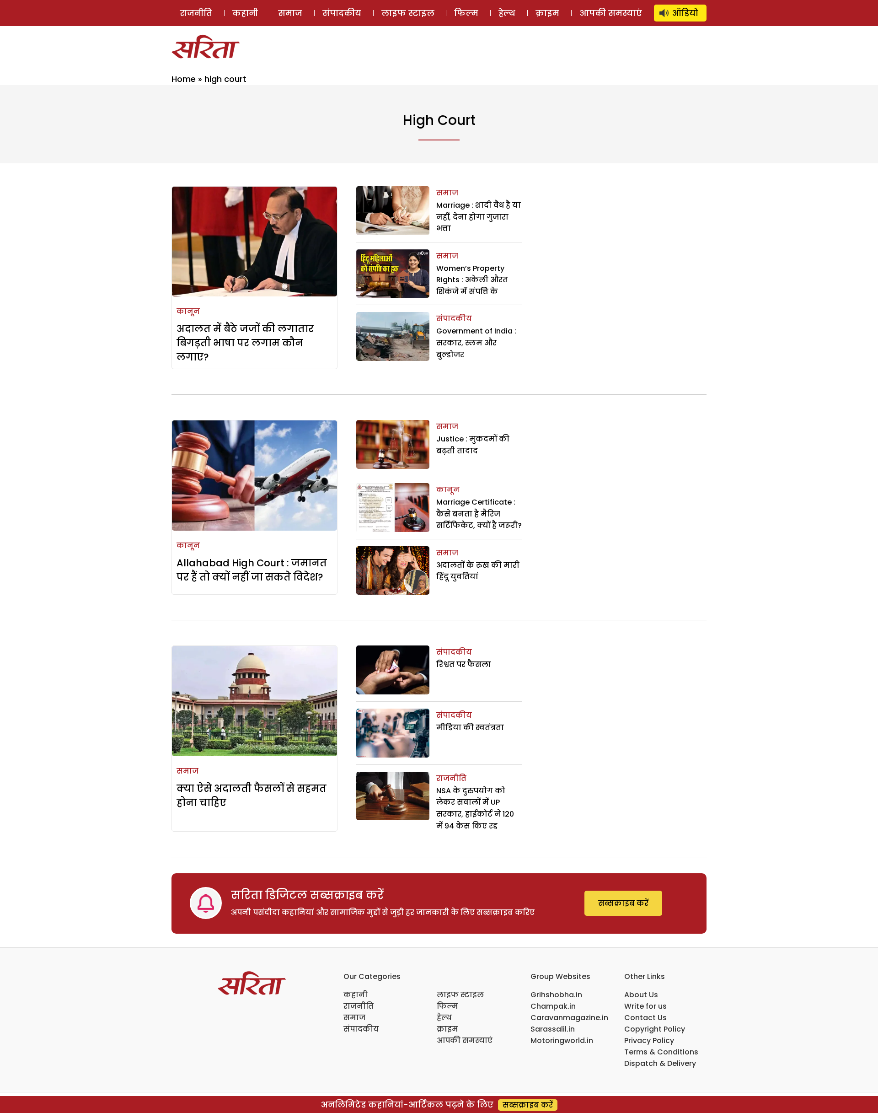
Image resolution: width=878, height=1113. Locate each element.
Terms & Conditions (661, 1052)
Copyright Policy (654, 1029)
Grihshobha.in (556, 994)
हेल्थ (506, 13)
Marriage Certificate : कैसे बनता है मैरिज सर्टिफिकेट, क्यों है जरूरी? (479, 514)
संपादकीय (341, 13)
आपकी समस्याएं (610, 13)
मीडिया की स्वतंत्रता (472, 727)
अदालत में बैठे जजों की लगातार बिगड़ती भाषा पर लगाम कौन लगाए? (245, 343)
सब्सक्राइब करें (623, 903)
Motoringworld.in (561, 1040)
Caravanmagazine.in (569, 1017)
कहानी (245, 13)
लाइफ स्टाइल (407, 13)
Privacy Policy (649, 1040)
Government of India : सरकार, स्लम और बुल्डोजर (476, 343)
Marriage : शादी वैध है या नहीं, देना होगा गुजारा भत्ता (478, 217)
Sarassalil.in (552, 1029)
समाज (290, 13)
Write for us (645, 1006)
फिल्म (466, 13)
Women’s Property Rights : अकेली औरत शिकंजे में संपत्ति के (472, 280)
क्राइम (547, 13)
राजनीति (196, 13)
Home (183, 79)
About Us (641, 994)
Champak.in (553, 1006)
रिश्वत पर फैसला (463, 664)
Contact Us (645, 1017)
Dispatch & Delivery (660, 1063)
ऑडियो (685, 13)
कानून (188, 311)
